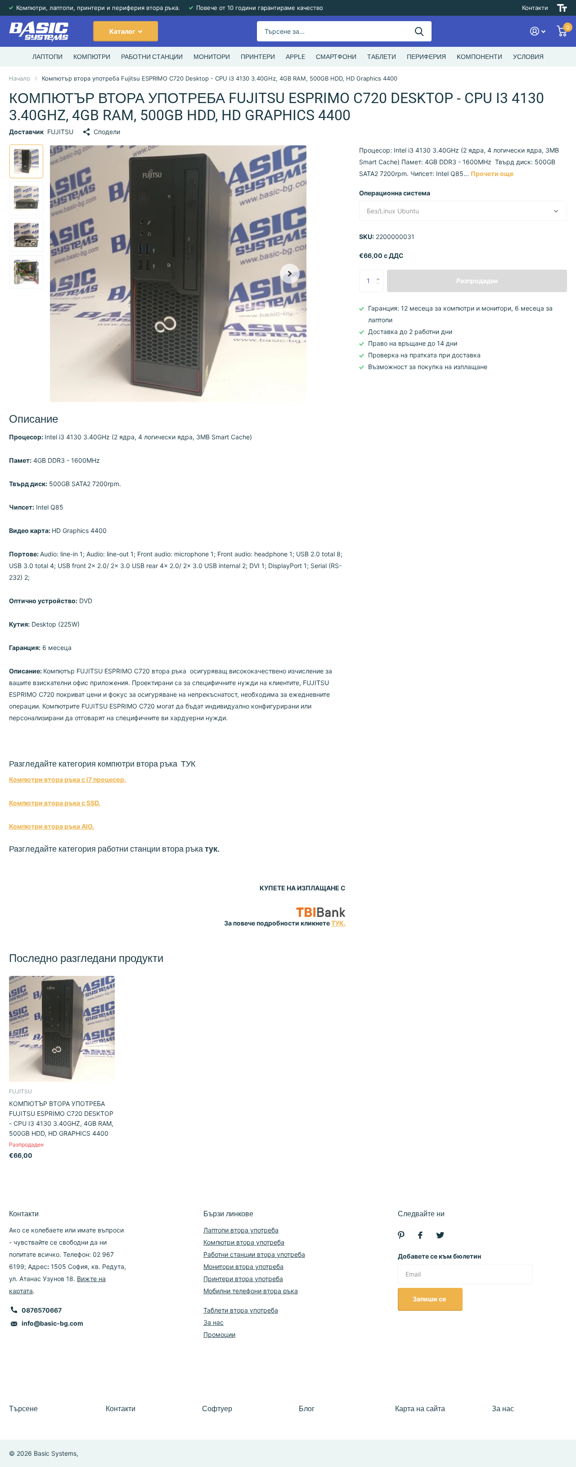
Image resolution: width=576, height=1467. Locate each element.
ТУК (188, 763)
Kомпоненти (479, 56)
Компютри (91, 56)
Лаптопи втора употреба (241, 1230)
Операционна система (394, 193)
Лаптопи (47, 56)
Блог (307, 1408)
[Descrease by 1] (380, 289)
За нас (213, 1322)
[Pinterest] (401, 1235)
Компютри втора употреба (243, 1242)
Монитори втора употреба (243, 1266)
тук (211, 848)
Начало (19, 78)
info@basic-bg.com (52, 1323)
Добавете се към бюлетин (439, 1256)
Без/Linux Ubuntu (393, 211)
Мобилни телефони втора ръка (250, 1291)
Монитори (212, 56)
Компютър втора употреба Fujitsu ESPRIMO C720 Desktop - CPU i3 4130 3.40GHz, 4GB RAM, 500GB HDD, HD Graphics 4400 (61, 1118)
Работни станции (152, 56)
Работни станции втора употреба (254, 1254)
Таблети (381, 56)
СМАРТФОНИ (336, 56)
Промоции (219, 1334)
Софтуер (217, 1408)
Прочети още (492, 173)
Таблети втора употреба (240, 1310)
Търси (419, 31)
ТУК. (338, 923)
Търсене (23, 1408)
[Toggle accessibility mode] (562, 8)
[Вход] (538, 31)
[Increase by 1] (380, 273)
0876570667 (42, 1310)
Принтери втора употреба (243, 1278)
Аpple (295, 56)
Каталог (123, 31)
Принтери (258, 56)
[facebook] (420, 1235)
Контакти (535, 7)
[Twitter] (440, 1235)
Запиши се (430, 1299)
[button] (290, 273)
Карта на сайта (420, 1408)
